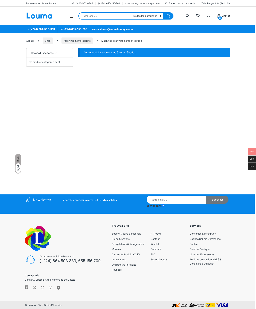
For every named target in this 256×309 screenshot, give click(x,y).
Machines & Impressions (77, 40)
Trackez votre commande (182, 3)
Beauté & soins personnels (126, 233)
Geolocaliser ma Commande (205, 238)
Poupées (117, 269)
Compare (156, 249)
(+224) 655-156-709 (109, 3)
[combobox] (104, 16)
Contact (155, 238)
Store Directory (159, 259)
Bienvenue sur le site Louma (41, 3)
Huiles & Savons (121, 238)
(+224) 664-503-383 (82, 3)
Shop (48, 40)
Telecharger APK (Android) (215, 3)
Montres (116, 249)
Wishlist (155, 244)
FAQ (153, 254)
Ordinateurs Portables (124, 264)
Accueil (30, 40)
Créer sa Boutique (200, 249)
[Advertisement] (49, 134)
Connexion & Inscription (203, 233)
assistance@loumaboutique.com (142, 3)
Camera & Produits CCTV (126, 254)
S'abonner (217, 199)
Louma (32, 305)
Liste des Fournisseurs (202, 254)
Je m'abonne (154, 205)
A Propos (156, 233)
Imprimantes (119, 259)
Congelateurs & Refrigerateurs (128, 244)
